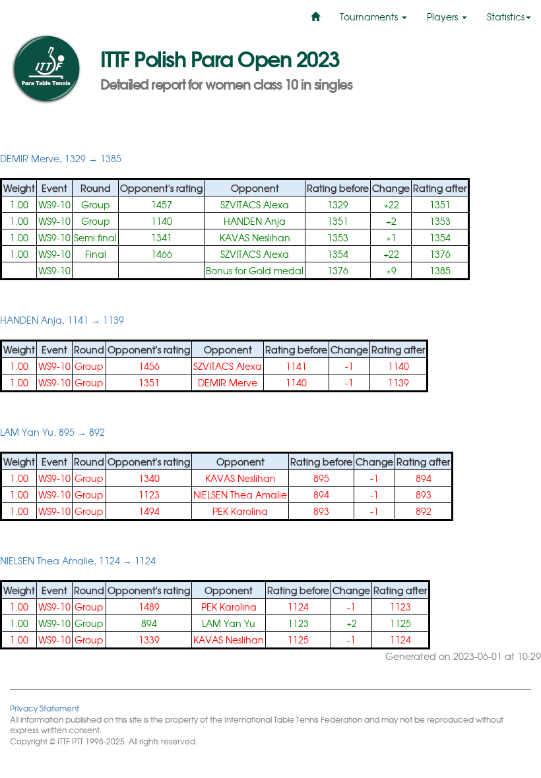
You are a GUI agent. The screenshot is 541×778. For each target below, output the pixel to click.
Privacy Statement (44, 707)
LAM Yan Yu (228, 623)
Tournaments (370, 16)
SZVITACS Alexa (254, 204)
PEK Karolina (240, 511)
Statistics (506, 16)
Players (444, 16)
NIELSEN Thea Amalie (240, 494)
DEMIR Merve (227, 382)
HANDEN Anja (255, 220)
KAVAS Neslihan (255, 237)
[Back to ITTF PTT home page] (45, 69)
